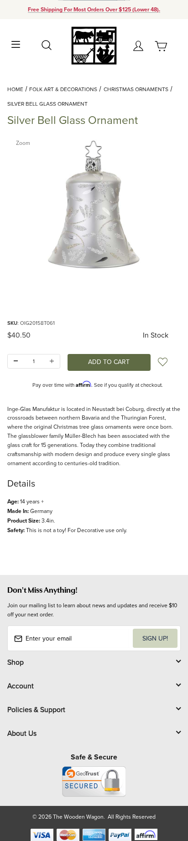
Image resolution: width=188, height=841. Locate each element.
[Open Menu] (15, 43)
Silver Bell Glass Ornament (47, 104)
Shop (15, 662)
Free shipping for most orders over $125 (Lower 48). (94, 9)
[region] (94, 295)
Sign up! (155, 638)
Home (15, 89)
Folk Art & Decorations (63, 89)
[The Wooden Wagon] (93, 45)
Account (20, 686)
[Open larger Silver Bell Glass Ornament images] (94, 204)
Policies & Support (36, 709)
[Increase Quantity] (52, 361)
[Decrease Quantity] (16, 361)
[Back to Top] (163, 791)
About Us (22, 733)
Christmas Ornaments (136, 89)
